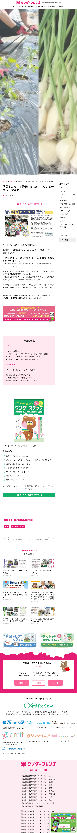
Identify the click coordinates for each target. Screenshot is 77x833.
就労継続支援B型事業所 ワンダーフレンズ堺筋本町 (38, 794)
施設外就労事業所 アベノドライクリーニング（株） (38, 803)
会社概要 (31, 7)
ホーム (15, 7)
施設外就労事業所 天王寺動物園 (32, 806)
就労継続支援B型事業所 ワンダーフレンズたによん (38, 779)
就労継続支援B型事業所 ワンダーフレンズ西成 (37, 788)
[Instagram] (36, 770)
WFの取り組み (40, 7)
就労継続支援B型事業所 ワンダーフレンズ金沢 (36, 823)
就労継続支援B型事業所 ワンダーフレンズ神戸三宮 (37, 814)
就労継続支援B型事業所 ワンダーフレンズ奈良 (36, 817)
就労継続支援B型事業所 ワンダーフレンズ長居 (37, 785)
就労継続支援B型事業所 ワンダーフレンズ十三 (37, 797)
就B (6, 526)
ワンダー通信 (51, 7)
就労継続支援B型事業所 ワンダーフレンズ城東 (37, 800)
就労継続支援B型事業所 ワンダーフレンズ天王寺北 (38, 791)
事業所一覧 (22, 7)
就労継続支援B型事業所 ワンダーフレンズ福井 (36, 829)
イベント (12, 181)
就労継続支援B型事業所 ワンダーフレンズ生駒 (36, 820)
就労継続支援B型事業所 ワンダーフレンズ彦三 (36, 826)
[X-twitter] (31, 770)
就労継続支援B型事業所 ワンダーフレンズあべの (37, 776)
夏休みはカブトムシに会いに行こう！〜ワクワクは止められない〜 (15, 594)
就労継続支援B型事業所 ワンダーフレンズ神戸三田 (37, 811)
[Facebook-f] (45, 770)
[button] (29, 495)
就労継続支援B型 (18, 526)
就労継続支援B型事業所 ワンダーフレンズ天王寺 (37, 782)
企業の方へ (60, 7)
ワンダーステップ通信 (23, 520)
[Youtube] (41, 770)
